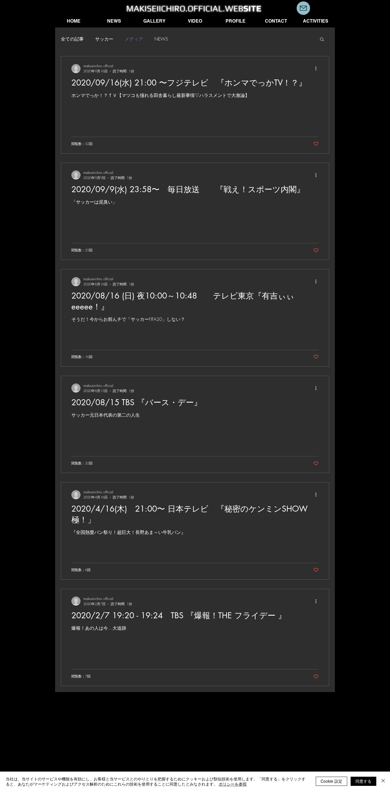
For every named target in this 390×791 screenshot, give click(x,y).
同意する (363, 781)
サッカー (104, 39)
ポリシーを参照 (233, 784)
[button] (322, 40)
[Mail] (303, 8)
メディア (134, 39)
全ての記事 (72, 39)
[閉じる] (383, 781)
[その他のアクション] (317, 68)
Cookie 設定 (331, 781)
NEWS (161, 39)
